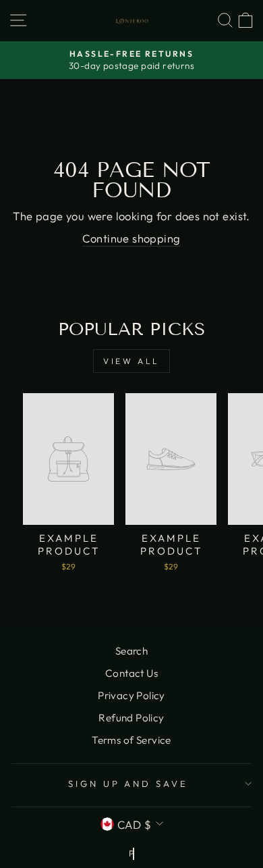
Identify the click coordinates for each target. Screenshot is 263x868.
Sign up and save (128, 783)
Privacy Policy (131, 695)
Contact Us (131, 673)
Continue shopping (131, 238)
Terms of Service (131, 740)
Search (131, 650)
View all (131, 361)
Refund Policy (131, 717)
